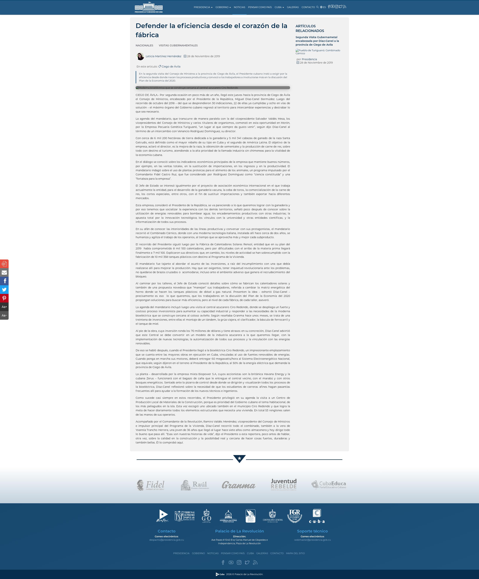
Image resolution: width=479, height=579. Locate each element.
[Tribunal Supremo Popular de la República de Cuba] (184, 516)
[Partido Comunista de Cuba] (250, 516)
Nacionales (144, 45)
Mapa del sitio (295, 553)
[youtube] (332, 6)
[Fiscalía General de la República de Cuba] (295, 516)
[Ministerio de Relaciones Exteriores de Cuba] (162, 516)
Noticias (239, 7)
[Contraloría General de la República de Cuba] (272, 516)
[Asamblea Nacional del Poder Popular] (228, 516)
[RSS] (255, 563)
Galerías (293, 7)
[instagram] (336, 6)
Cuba (278, 7)
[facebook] (329, 6)
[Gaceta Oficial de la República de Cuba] (206, 516)
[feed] (344, 6)
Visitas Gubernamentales (178, 45)
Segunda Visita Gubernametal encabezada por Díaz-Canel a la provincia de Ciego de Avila (317, 41)
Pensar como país (260, 7)
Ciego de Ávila (170, 66)
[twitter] (340, 6)
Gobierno (222, 7)
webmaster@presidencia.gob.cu (312, 539)
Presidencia (202, 7)
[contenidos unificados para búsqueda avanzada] (317, 516)
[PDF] (4, 263)
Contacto (308, 7)
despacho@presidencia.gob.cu (166, 539)
